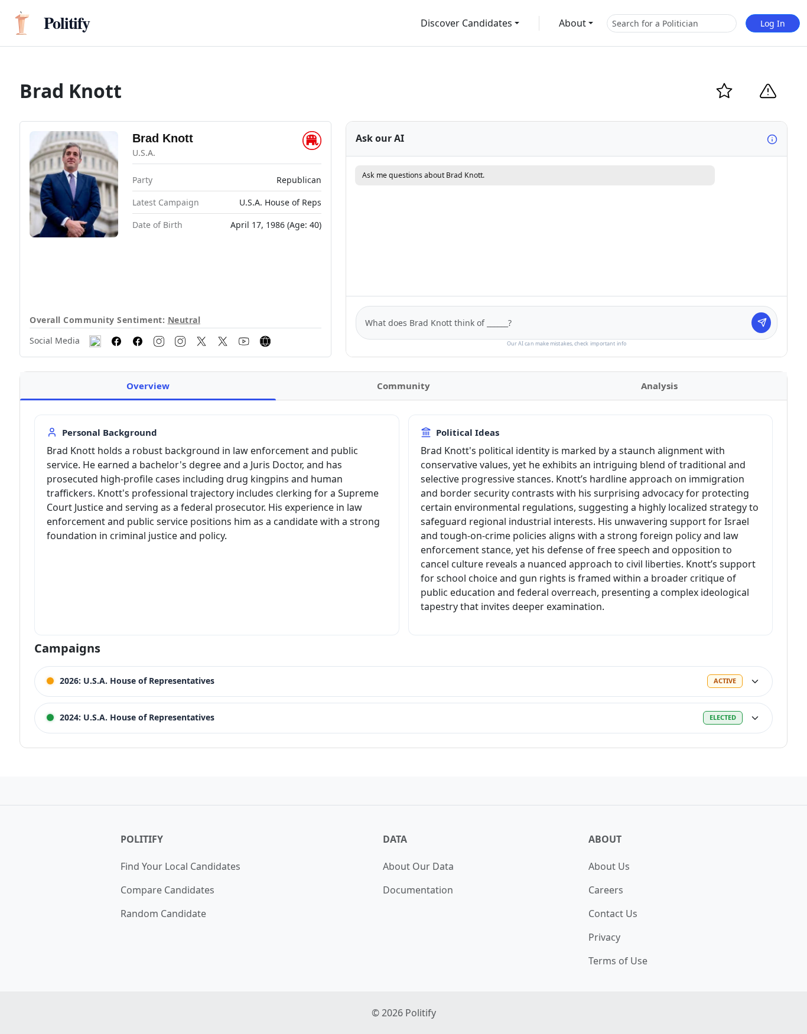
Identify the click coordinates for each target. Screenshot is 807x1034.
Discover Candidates (466, 23)
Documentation (418, 889)
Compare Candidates (167, 889)
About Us (609, 866)
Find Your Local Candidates (180, 866)
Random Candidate (163, 913)
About (572, 23)
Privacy (604, 937)
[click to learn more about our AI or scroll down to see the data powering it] (772, 138)
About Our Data (418, 866)
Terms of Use (617, 960)
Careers (605, 889)
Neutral (184, 319)
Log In (772, 23)
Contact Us (612, 913)
